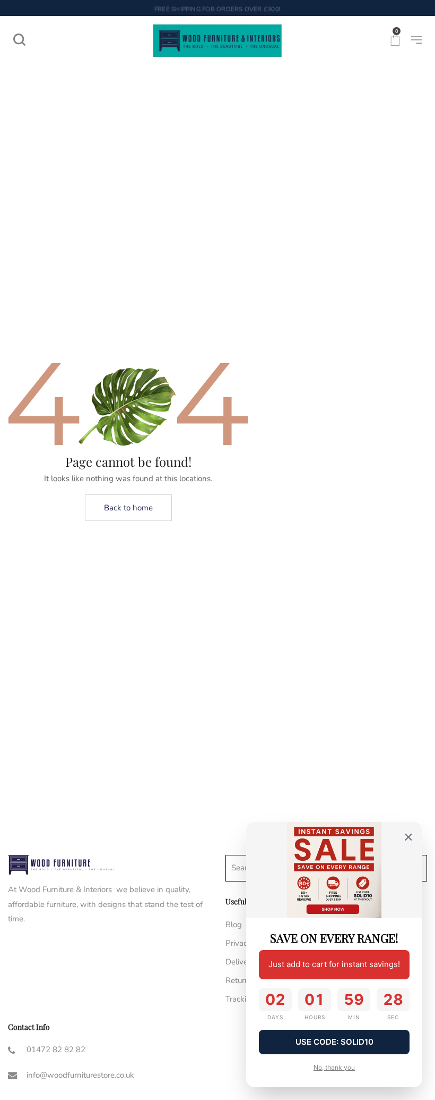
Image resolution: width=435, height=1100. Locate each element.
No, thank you (334, 1067)
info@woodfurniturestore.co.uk (80, 1075)
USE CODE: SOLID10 (334, 1042)
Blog (233, 924)
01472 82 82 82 (56, 1049)
